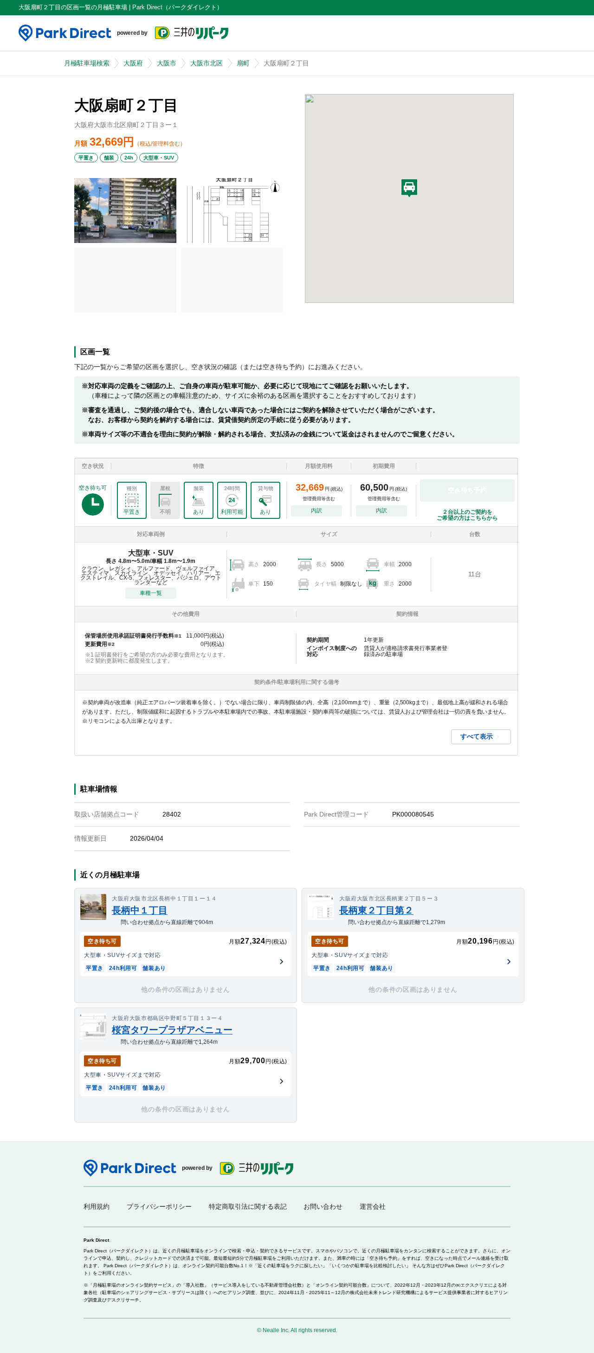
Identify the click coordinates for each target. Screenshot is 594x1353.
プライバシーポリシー (159, 1206)
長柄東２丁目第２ (376, 910)
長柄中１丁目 (140, 910)
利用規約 (97, 1206)
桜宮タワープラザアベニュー (172, 1030)
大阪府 (133, 63)
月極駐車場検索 (87, 63)
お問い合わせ (322, 1206)
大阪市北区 (206, 63)
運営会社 (373, 1206)
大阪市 (166, 63)
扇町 (243, 63)
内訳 (316, 510)
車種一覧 (151, 593)
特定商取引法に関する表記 (248, 1206)
